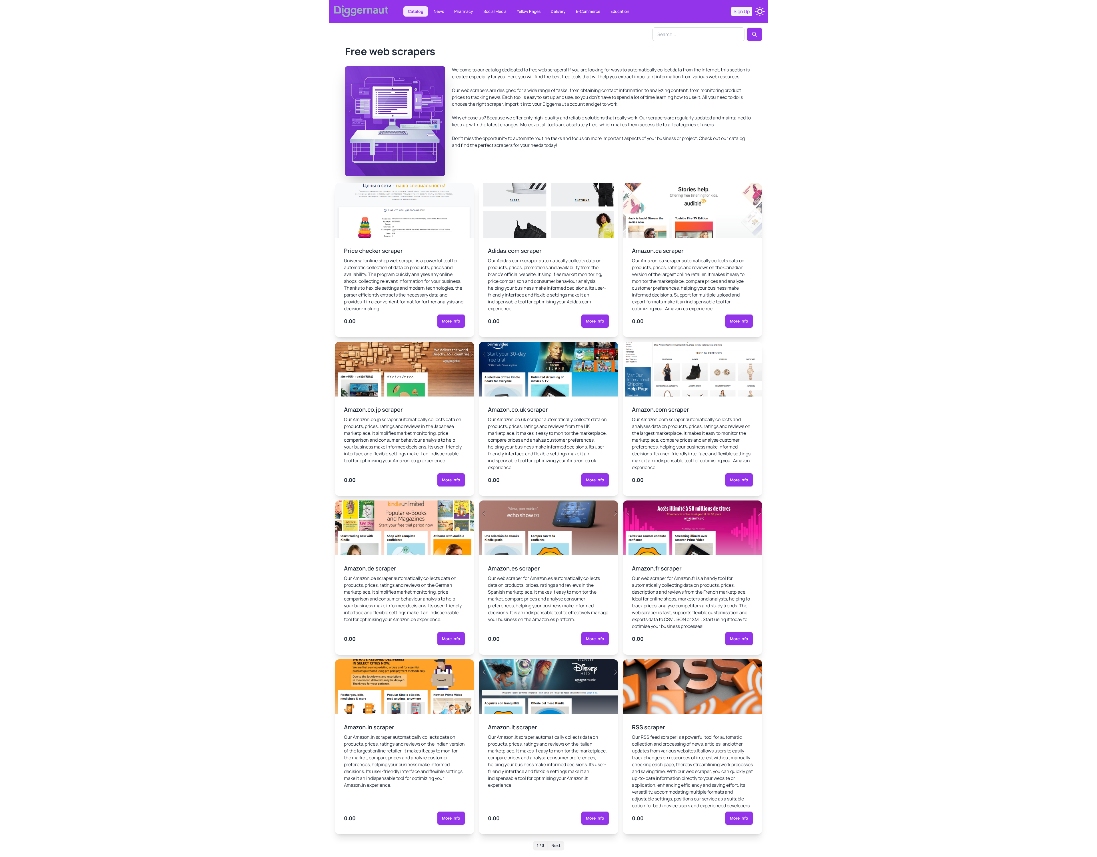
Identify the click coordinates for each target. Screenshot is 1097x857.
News (439, 11)
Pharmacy (463, 11)
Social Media (495, 11)
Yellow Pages (529, 11)
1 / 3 (540, 845)
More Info (451, 321)
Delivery (558, 11)
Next (555, 845)
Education (619, 11)
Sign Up (742, 11)
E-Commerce (588, 11)
